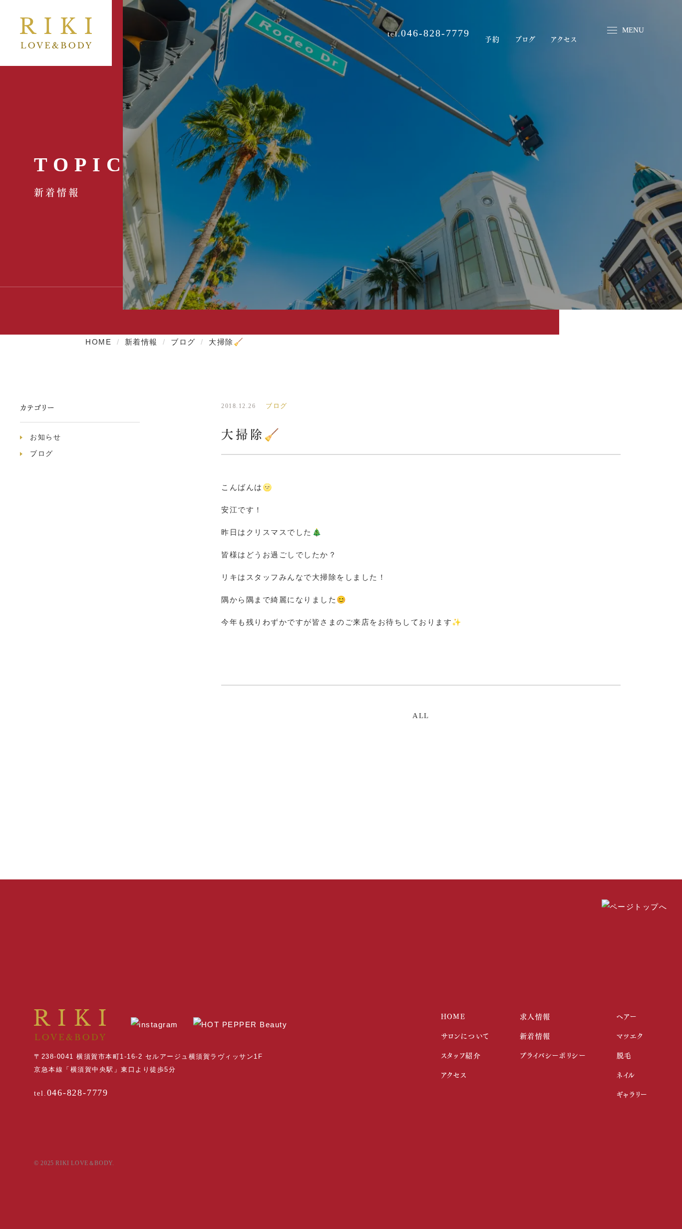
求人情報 (535, 1016)
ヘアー (627, 1016)
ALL (420, 716)
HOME (453, 1016)
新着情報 (535, 1035)
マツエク (630, 1035)
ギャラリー (632, 1094)
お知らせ (45, 437)
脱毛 (624, 1055)
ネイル (626, 1074)
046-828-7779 (435, 32)
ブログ (525, 38)
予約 (492, 38)
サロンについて (465, 1035)
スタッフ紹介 (461, 1055)
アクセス (564, 38)
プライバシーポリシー (553, 1055)
